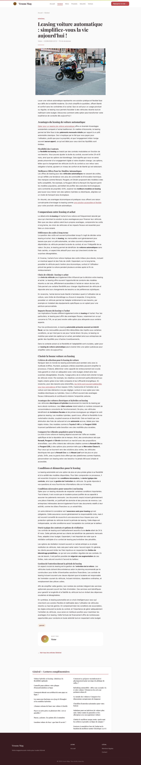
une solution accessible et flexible (87, 203)
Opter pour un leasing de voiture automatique (56, 126)
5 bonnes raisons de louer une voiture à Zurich (50, 706)
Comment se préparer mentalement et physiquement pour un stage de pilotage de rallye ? (88, 681)
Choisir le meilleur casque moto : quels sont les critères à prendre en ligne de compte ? (89, 720)
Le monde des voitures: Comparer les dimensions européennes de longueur (87, 698)
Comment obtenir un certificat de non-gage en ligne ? (50, 693)
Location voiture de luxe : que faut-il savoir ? (50, 722)
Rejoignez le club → (120, 4)
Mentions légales (107, 748)
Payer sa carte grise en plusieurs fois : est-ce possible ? (50, 712)
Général (60, 4)
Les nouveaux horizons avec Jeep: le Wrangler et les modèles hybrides (50, 700)
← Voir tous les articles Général (49, 653)
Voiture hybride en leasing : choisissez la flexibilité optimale (48, 680)
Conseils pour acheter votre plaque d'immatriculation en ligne (46, 686)
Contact (104, 752)
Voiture (90, 4)
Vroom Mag (25, 3)
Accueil (52, 4)
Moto (67, 4)
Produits (74, 4)
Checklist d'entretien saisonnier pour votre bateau (88, 705)
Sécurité (82, 4)
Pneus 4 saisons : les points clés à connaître (49, 718)
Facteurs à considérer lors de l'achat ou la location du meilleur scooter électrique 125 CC (90, 727)
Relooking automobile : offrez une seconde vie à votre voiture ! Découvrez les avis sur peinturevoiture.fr (89, 690)
